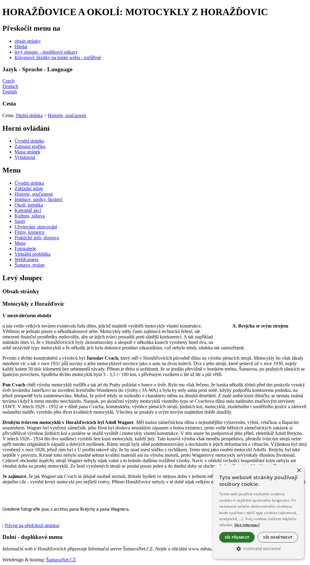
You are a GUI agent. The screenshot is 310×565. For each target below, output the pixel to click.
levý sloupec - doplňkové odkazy (46, 52)
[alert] (258, 512)
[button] (258, 548)
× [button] (298, 470)
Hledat (21, 46)
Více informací (246, 525)
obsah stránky (28, 41)
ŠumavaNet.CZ (61, 559)
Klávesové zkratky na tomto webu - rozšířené (58, 57)
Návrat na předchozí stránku (31, 525)
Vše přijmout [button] (237, 537)
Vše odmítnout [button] (277, 537)
